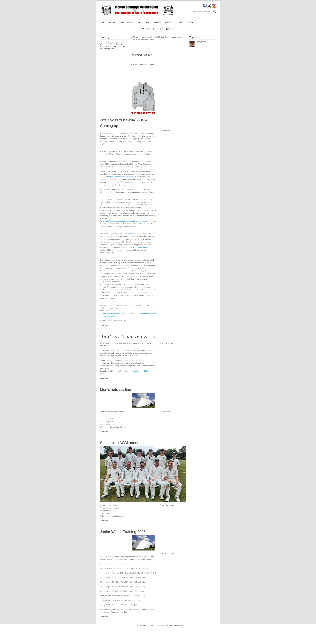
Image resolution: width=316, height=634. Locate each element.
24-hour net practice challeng (133, 234)
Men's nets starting (115, 389)
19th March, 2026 (167, 130)
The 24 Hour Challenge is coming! (128, 336)
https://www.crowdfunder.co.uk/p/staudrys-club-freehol (126, 221)
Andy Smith (201, 42)
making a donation (142, 247)
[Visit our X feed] (209, 6)
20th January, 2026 (168, 411)
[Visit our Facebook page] (205, 6)
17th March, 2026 (167, 343)
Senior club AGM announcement (127, 443)
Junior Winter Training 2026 (123, 532)
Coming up (109, 126)
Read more (104, 325)
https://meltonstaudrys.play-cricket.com (124, 177)
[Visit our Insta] (214, 6)
